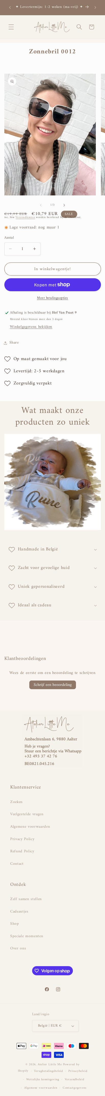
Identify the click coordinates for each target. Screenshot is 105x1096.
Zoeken (16, 802)
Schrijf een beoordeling (53, 684)
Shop (14, 923)
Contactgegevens (74, 1088)
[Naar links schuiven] (40, 205)
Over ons (18, 948)
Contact (17, 863)
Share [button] (14, 342)
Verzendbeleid (74, 1079)
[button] (11, 27)
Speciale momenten (26, 936)
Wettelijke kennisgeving (42, 1079)
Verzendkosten (25, 217)
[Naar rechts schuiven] (64, 205)
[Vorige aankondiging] (10, 7)
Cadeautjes (19, 911)
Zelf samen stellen (26, 899)
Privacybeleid (77, 1071)
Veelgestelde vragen (27, 814)
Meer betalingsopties (52, 298)
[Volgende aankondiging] (95, 7)
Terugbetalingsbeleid (48, 1071)
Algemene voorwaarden (30, 826)
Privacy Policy (22, 839)
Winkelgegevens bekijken (31, 326)
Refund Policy (22, 851)
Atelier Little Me (50, 1064)
